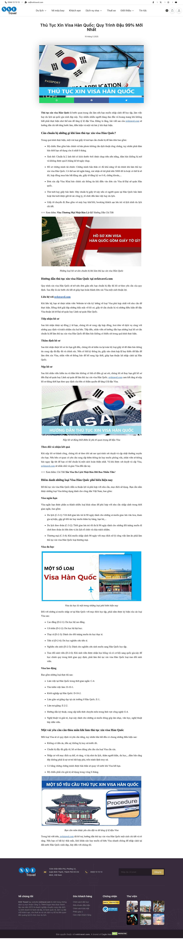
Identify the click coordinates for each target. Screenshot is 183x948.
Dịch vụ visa (92, 10)
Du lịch (40, 10)
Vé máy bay (57, 10)
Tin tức (143, 10)
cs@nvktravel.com (35, 2)
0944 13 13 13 (14, 2)
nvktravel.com (45, 902)
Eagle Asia (106, 934)
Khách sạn (75, 10)
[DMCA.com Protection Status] (119, 934)
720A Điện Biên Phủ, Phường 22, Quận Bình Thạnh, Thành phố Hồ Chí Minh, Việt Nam (64, 872)
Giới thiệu (126, 10)
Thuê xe (111, 10)
